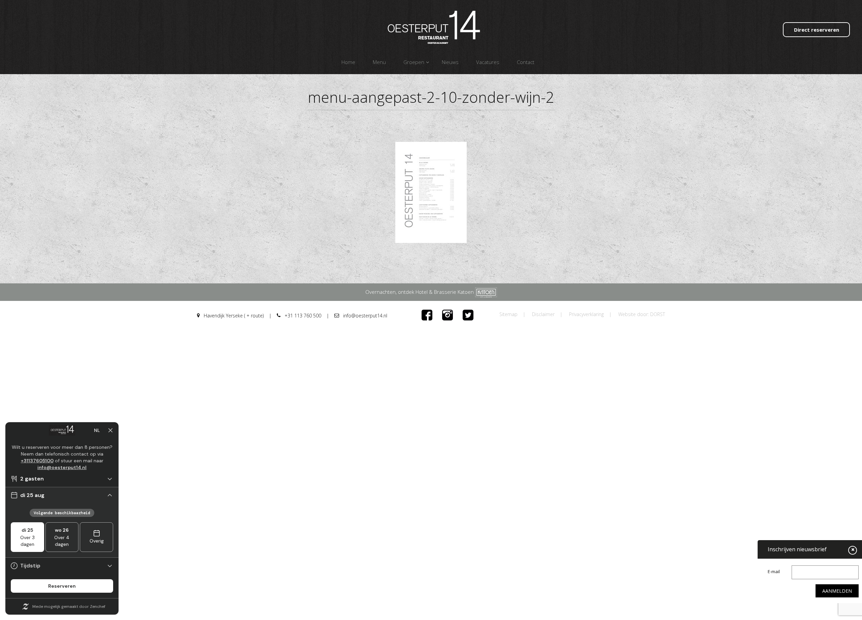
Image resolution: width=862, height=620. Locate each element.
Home (348, 62)
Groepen (413, 62)
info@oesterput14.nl (364, 315)
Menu (379, 62)
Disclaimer (543, 314)
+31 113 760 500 (302, 315)
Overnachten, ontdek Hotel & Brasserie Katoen (420, 291)
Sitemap (508, 314)
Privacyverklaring (586, 314)
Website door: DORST (641, 314)
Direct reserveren (816, 29)
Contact (525, 62)
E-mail (774, 571)
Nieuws (450, 62)
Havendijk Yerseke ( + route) (233, 315)
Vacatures (487, 62)
